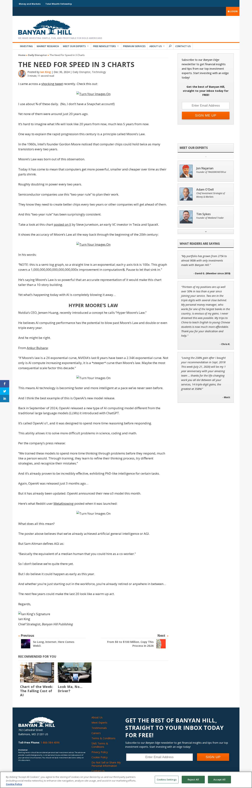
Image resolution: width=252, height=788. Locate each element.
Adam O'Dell (205, 190)
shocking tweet (52, 84)
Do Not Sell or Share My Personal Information (106, 764)
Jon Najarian (204, 168)
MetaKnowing (63, 503)
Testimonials (99, 728)
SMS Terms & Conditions (100, 745)
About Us (155, 46)
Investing (26, 46)
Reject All (193, 779)
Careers (96, 733)
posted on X (62, 224)
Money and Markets (30, 3)
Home (21, 55)
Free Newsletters (104, 46)
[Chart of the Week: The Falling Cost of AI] (37, 672)
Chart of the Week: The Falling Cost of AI (36, 690)
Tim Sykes (203, 214)
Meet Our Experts (74, 46)
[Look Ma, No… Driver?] (75, 672)
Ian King (45, 72)
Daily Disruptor (37, 55)
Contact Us (183, 46)
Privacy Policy (100, 752)
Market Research (48, 46)
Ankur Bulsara (37, 348)
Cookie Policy (100, 757)
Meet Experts (99, 722)
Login (233, 11)
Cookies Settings (167, 779)
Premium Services (134, 46)
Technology (99, 72)
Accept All (219, 779)
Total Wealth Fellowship (58, 3)
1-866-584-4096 (50, 742)
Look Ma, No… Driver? (70, 688)
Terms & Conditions (103, 738)
